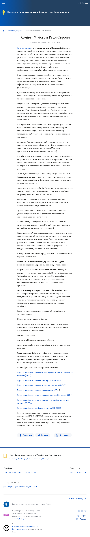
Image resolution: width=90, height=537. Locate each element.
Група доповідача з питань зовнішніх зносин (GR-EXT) (41, 385)
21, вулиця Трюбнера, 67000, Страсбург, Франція (29, 459)
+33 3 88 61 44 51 (11, 473)
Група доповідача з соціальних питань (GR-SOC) (39, 408)
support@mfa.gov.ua (20, 519)
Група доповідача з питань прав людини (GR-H (38, 390)
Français (83, 519)
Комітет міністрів (24, 48)
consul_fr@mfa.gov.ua (29, 487)
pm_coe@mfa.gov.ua (12, 487)
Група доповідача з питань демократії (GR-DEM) (39, 381)
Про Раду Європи (15, 31)
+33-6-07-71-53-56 (78, 473)
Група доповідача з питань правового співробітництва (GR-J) (44, 395)
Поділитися (27, 435)
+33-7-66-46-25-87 (27, 473)
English (83, 516)
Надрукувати (64, 435)
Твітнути (44, 435)
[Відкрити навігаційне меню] (3, 3)
